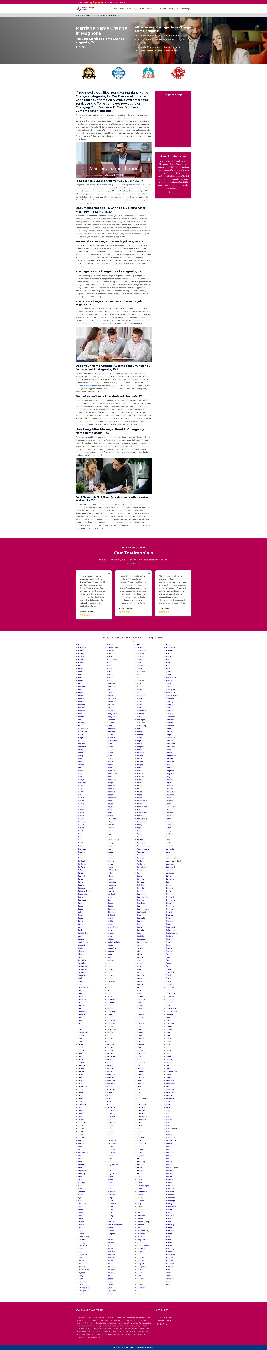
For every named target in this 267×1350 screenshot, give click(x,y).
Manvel (139, 668)
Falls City (81, 1243)
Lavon (109, 1167)
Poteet (139, 1131)
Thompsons (170, 996)
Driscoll (81, 1128)
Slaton (168, 828)
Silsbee (168, 810)
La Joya (110, 1119)
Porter (138, 1122)
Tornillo (169, 1029)
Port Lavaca (141, 1113)
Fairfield (81, 1234)
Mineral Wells (141, 801)
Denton (80, 1083)
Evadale (81, 1225)
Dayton (80, 1056)
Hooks (109, 930)
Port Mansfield (142, 1116)
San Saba (169, 723)
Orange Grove (141, 981)
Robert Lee (140, 1249)
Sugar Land (170, 927)
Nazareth (140, 882)
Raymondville (141, 1192)
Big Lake (81, 858)
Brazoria (81, 939)
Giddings (110, 723)
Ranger (139, 1180)
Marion (139, 677)
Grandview (111, 780)
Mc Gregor (140, 720)
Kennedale (111, 1056)
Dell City (81, 1077)
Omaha (139, 972)
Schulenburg (171, 756)
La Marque (111, 1122)
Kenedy (110, 1050)
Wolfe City (170, 1249)
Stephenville (170, 897)
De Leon (81, 1062)
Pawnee (139, 1029)
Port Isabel (140, 1110)
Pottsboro (140, 1137)
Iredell (109, 987)
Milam (138, 783)
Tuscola (169, 1059)
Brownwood (82, 972)
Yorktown (169, 1279)
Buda (80, 993)
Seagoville (170, 771)
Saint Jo (169, 680)
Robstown (140, 1252)
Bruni (80, 978)
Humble (110, 945)
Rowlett (169, 650)
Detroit (80, 1095)
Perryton (139, 1050)
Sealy (168, 777)
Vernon (168, 1107)
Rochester (140, 1258)
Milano (139, 786)
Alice (80, 674)
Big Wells (81, 867)
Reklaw (139, 1207)
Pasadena (140, 1023)
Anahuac (81, 702)
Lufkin (109, 1288)
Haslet (109, 858)
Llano (109, 1237)
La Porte (110, 1125)
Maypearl (140, 714)
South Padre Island (173, 861)
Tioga (168, 1017)
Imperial (110, 966)
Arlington (81, 738)
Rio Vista (139, 1237)
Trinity (168, 1041)
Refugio (139, 1204)
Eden (80, 1167)
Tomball (169, 1026)
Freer (109, 653)
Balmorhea (82, 783)
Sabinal (169, 668)
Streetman (170, 921)
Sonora (168, 852)
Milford (139, 792)
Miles (138, 789)
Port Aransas (141, 1104)
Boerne (80, 906)
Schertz (169, 753)
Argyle (80, 735)
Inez (108, 972)
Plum (138, 1092)
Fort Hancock (83, 1285)
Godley (110, 735)
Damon (80, 1044)
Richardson (140, 1216)
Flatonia (81, 1261)
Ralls (138, 1177)
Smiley (168, 831)
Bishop (80, 873)
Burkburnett (82, 1011)
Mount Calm (141, 843)
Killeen (109, 1071)
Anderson (81, 705)
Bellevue (81, 837)
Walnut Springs (172, 1128)
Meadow (139, 735)
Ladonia (110, 1137)
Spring (168, 876)
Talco (168, 960)
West (168, 1165)
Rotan (168, 644)
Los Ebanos (111, 1267)
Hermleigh (111, 894)
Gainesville (111, 683)
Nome (138, 933)
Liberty (110, 1201)
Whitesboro (170, 1198)
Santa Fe (169, 741)
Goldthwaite (112, 741)
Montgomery (141, 822)
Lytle (138, 644)
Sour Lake (170, 855)
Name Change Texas (88, 15)
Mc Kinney (140, 723)
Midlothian (140, 777)
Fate (79, 1252)
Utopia (168, 1074)
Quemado (140, 1165)
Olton (138, 969)
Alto (79, 683)
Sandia (168, 729)
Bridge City (82, 951)
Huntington (111, 951)
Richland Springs (143, 1222)
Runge (168, 662)
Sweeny (169, 948)
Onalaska (140, 975)
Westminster (171, 1174)
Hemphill (110, 879)
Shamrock (170, 795)
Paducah (139, 996)
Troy (167, 1047)
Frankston (111, 644)
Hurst (109, 957)
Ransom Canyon (142, 1186)
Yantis (168, 1273)
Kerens (109, 1059)
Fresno (109, 656)
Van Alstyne (170, 1089)
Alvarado (81, 686)
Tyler (168, 1065)
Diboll (80, 1107)
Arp (79, 741)
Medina (139, 738)
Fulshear (110, 677)
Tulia (167, 1053)
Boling (80, 912)
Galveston (111, 692)
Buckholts (81, 990)
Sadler (168, 674)
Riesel (138, 1228)
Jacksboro (111, 999)
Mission (139, 810)
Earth (80, 1150)
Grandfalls (111, 777)
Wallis (168, 1125)
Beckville (81, 825)
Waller (168, 1122)
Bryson (80, 984)
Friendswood (112, 659)
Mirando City (141, 807)
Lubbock (110, 1282)
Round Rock (170, 647)
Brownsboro (82, 966)
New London (141, 906)
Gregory (110, 795)
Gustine (110, 816)
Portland (139, 1125)
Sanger (168, 735)
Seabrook (169, 765)
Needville (140, 888)
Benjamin (81, 852)
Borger (80, 921)
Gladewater (111, 729)
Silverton (169, 813)
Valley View (170, 1083)
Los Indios (111, 1273)
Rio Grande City (142, 1231)
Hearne (110, 867)
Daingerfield (82, 1032)
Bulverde (81, 1005)
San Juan (169, 714)
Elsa (79, 1207)
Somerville (170, 849)
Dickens (81, 1110)
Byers (80, 1026)
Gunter (109, 813)
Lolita (109, 1246)
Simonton (169, 816)
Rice (138, 1213)
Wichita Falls (171, 1207)
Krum (109, 1101)
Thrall (168, 1005)
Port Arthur (140, 1107)
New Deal (140, 900)
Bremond (81, 945)
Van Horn (169, 1092)
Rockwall (140, 1270)
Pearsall (139, 1035)
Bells (79, 840)
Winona (169, 1243)
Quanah (139, 1158)
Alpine (80, 680)
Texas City (170, 987)
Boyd (80, 930)
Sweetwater (170, 951)
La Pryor (110, 1128)
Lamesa (110, 1146)
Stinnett (169, 903)
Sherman (169, 801)
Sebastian (170, 780)
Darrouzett (82, 1050)
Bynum (80, 1029)
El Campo (81, 1182)
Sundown (169, 936)
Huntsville (111, 954)
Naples (139, 870)
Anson (80, 720)
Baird (80, 777)
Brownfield (82, 963)
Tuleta (168, 1050)
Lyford (109, 1294)
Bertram (81, 855)
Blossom (81, 897)
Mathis (139, 705)
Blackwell (81, 876)
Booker (80, 918)
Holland (110, 918)
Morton (139, 837)
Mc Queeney (141, 726)
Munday (139, 861)
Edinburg (81, 1174)
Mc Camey (140, 717)
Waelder (169, 1119)
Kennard (110, 1053)
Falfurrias (81, 1240)
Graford (110, 762)
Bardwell (81, 792)
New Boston (141, 894)
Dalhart (81, 1038)
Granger (110, 783)
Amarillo (81, 695)
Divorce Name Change (165, 1317)
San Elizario (170, 705)
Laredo (110, 1155)
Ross (138, 1291)
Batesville (81, 807)
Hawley (110, 864)
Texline (168, 990)
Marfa (138, 674)
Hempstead (111, 882)
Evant (80, 1228)
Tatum (168, 963)
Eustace (81, 1222)
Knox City (111, 1089)
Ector (80, 1162)
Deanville (81, 1065)
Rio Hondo (140, 1234)
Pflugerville (140, 1062)
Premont (139, 1146)
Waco (168, 1116)
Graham (110, 765)
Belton (80, 846)
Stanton (169, 891)
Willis (168, 1213)
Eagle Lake (82, 1140)
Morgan (139, 834)
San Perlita (170, 720)
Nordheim (140, 936)
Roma (138, 1276)
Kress (109, 1098)
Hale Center (111, 819)
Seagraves (170, 774)
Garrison (110, 705)
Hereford (110, 891)
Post (138, 1128)
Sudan (168, 924)
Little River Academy (115, 1225)
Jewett (110, 1014)
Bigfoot (81, 870)
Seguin (168, 783)
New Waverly (141, 912)
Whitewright (170, 1201)
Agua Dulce (82, 659)
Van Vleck (170, 1095)
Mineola (139, 798)
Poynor (139, 1140)
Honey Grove (112, 927)
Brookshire (82, 960)
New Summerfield (143, 909)
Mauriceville (141, 711)
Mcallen (139, 729)
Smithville (169, 834)
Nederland (140, 885)
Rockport (140, 1264)
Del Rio (80, 1074)
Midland (139, 774)
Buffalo (80, 996)
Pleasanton (140, 1089)
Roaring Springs (142, 1246)
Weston (169, 1177)
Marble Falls (141, 671)
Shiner (168, 804)
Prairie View (141, 1143)
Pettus (138, 1059)
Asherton (81, 744)
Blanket (81, 882)
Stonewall (170, 909)
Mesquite (140, 765)
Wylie (168, 1270)
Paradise (139, 1017)
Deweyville (82, 1104)
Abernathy (82, 647)
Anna (80, 714)
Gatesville (111, 711)
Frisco (109, 665)
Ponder (139, 1101)
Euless (80, 1219)
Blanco (80, 879)
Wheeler (169, 1182)
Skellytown (170, 822)
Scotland (169, 759)
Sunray (168, 942)
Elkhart (80, 1201)
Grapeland (111, 786)
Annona (81, 717)
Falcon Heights (83, 1237)
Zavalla (168, 1285)
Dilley (80, 1116)
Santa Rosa (170, 747)
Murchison (140, 864)
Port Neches (141, 1119)
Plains (138, 1080)
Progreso (140, 1155)
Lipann (109, 1219)
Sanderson (170, 726)
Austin (80, 759)
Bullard (80, 1002)
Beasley (81, 819)
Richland (139, 1219)
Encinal (80, 1213)
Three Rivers (171, 1008)
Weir (167, 1150)
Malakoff (139, 656)
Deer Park (82, 1071)
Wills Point (170, 1216)
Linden (109, 1213)
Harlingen (111, 843)
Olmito (139, 963)
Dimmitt (81, 1119)
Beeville (81, 831)
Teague (169, 969)
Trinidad (169, 1038)
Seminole (169, 786)
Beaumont (82, 822)
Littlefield (111, 1228)
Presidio (139, 1150)
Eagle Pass (82, 1143)
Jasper (109, 1005)
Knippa (110, 1086)
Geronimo (111, 720)
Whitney (169, 1204)
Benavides (82, 849)
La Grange (111, 1116)
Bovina (80, 924)
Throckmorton (171, 1011)
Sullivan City (171, 930)
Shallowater (170, 792)
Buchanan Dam (83, 987)
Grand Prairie (112, 771)
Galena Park (112, 686)
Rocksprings (141, 1267)
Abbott (80, 644)
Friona (109, 662)
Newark (139, 915)
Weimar (169, 1146)
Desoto (80, 1092)
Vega (168, 1101)
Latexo (110, 1162)
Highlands (111, 909)
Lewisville (111, 1195)
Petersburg (140, 1053)
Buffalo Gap (82, 999)
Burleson (81, 1017)
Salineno (169, 686)
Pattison (139, 1026)
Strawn (168, 918)
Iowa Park (111, 981)
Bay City (81, 810)
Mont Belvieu (141, 819)
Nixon (138, 924)
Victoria (169, 1110)
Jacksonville (112, 1002)
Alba (79, 665)
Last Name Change (183, 9)
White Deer (170, 1186)
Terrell (168, 981)
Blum (80, 903)
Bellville (81, 843)
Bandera (81, 786)
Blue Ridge (82, 900)
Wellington (170, 1152)
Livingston (111, 1234)
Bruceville (81, 975)
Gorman (110, 759)
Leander (110, 1180)
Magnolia (140, 653)
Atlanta (80, 753)
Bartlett (81, 801)
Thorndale (170, 999)
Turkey (168, 1056)
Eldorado (81, 1192)
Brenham (81, 948)
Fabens (80, 1231)
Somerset (169, 846)
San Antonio (170, 692)
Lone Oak (111, 1252)
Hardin (109, 837)
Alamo (80, 662)
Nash (138, 873)
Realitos (139, 1195)
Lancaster (111, 1152)
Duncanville (82, 1137)
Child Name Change (166, 9)
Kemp (109, 1041)
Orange (139, 978)
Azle (79, 768)
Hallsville (110, 825)
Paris (138, 1020)
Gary (109, 707)
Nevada (139, 891)
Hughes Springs (113, 942)
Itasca (109, 996)
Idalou (109, 963)
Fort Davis (82, 1282)
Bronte (80, 957)
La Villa (110, 1134)
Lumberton (111, 1291)
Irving (109, 990)
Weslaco (169, 1162)
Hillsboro (110, 912)
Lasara (109, 1158)
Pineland (139, 1074)
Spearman (170, 870)
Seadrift (169, 768)
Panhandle (140, 1014)
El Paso (81, 1189)
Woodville (170, 1261)
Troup (168, 1044)
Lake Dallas (111, 1140)
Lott (108, 1276)
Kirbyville (110, 1083)
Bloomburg (82, 888)
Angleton (81, 711)
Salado (168, 683)
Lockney (110, 1243)
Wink (168, 1237)
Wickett (169, 1210)
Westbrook (170, 1170)
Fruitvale (110, 674)
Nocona (139, 927)
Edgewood (82, 1170)
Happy (109, 834)
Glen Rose (111, 732)
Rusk (168, 665)
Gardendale (111, 698)
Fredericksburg (113, 647)
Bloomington (83, 894)
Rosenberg (140, 1288)
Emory (80, 1210)
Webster (169, 1143)
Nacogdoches (141, 867)
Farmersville (82, 1246)
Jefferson (111, 1011)
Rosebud (139, 1285)
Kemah (109, 1038)
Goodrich (110, 750)
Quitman (139, 1174)
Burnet (80, 1020)
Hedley (110, 873)
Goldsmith (111, 738)
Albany (80, 668)
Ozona (139, 993)
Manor (138, 662)
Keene (109, 1035)
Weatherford (171, 1140)
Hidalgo (110, 903)
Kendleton (111, 1047)
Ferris (80, 1258)
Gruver (109, 810)
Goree (109, 756)
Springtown (170, 879)
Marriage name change (128, 9)
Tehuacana (170, 972)
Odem (138, 951)
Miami (138, 771)
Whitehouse (170, 1195)
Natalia (139, 876)
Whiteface (170, 1192)
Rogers (139, 1273)
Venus (168, 1104)
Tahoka (169, 957)
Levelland (111, 1192)
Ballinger (81, 780)
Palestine (140, 1005)
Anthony (81, 723)
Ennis (80, 1216)
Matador (139, 702)
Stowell (169, 912)
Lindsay (110, 1216)
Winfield (169, 1234)
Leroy (109, 1189)
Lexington (111, 1198)
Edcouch (81, 1165)
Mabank (139, 647)
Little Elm (111, 1222)
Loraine (110, 1261)
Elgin (80, 1198)
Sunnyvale (170, 939)
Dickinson (81, 1113)
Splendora (170, 873)
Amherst (81, 698)
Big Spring (82, 864)
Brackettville (83, 933)
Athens (80, 750)
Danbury (81, 1047)
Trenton (169, 1035)
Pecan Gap (140, 1038)
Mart (138, 692)
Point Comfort (142, 1098)
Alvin (80, 690)
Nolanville (140, 930)
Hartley (110, 852)
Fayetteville (82, 1255)
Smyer (168, 837)
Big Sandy (82, 861)
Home (115, 9)
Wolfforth (169, 1252)
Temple (169, 975)
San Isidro (170, 711)
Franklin (81, 1294)
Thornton (169, 1002)
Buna (80, 1008)
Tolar (168, 1020)
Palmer (139, 1008)
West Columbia (172, 1167)
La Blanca (111, 1107)
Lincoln (110, 1207)
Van (167, 1086)
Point (138, 1095)
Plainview (140, 1083)
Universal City (171, 1071)
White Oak (170, 1189)
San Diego (170, 702)
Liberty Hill (111, 1204)
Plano (138, 1086)
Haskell (110, 855)
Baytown (81, 816)
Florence (81, 1264)
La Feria (110, 1113)
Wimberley (170, 1225)
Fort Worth (82, 1291)
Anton (80, 726)
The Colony (170, 993)
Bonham (81, 915)
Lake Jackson (112, 1143)
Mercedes (140, 753)
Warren (168, 1131)
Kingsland (111, 1077)
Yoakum (169, 1276)
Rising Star (140, 1240)
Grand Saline (112, 774)
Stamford (169, 888)
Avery (80, 762)
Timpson (169, 1014)
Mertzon (139, 762)
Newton (139, 921)
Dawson (81, 1053)
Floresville (82, 1267)
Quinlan (139, 1167)
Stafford (169, 885)
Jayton (110, 1008)
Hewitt (109, 897)
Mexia (138, 768)
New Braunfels (142, 897)
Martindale (140, 695)
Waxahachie (170, 1137)
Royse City (170, 656)
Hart (109, 849)
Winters (169, 1246)
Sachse (168, 671)
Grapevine (111, 789)
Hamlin (110, 831)
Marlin (138, 683)
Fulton (109, 680)
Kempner (110, 1044)
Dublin (80, 1131)
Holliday (110, 921)
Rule (167, 659)
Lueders (110, 1285)
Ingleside (110, 975)
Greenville (111, 792)
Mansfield (140, 665)
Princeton (140, 1152)
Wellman (169, 1155)
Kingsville (111, 1080)
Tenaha (168, 978)
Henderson (111, 885)
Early (80, 1146)
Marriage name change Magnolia (108, 15)
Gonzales (110, 747)
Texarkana (170, 984)
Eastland (81, 1155)
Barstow (81, 798)
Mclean (139, 732)
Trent (168, 1032)
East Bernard (83, 1152)
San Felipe (170, 707)
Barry (80, 795)
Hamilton (110, 828)
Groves (110, 804)
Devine (80, 1101)
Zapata (168, 1282)
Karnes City (111, 1029)
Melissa (139, 744)
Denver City (82, 1086)
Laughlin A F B (112, 1165)
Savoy (168, 750)
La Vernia (110, 1131)
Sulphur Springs (172, 933)
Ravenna (139, 1189)
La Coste (110, 1110)
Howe (109, 936)
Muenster (140, 855)
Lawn (109, 1170)
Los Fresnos (112, 1270)
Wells (168, 1158)
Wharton (169, 1180)
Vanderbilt (170, 1098)
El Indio (81, 1186)
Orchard (139, 984)
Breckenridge (83, 942)
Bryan (80, 981)
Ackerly (81, 653)
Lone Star (111, 1255)
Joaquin (110, 1017)
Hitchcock (111, 915)
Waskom (169, 1134)
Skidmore (169, 825)
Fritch (109, 668)
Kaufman (110, 1032)
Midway (139, 780)
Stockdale (170, 906)
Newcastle (140, 918)
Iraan (109, 984)
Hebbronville (112, 870)
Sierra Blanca (171, 807)
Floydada (81, 1273)
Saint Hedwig (171, 677)
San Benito (170, 698)
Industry (110, 969)
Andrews (81, 707)
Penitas (139, 1047)
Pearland (139, 1032)
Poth (138, 1134)
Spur (167, 882)
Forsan (80, 1279)
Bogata (80, 909)
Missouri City (141, 813)
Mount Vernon (141, 852)
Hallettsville (111, 822)
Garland (110, 702)
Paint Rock (140, 999)
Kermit (109, 1062)
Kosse (109, 1092)
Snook (168, 840)
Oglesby (139, 957)
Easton (80, 1158)
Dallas (80, 1041)
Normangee (141, 939)
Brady (80, 936)
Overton (139, 990)
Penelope (140, 1044)
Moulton (139, 840)
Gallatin (110, 690)
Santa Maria (170, 744)
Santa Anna (170, 738)
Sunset (168, 945)
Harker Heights (113, 840)
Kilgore (110, 1068)
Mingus (139, 804)
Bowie (80, 927)
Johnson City (112, 1020)
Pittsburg (140, 1077)
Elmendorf (82, 1204)
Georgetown (112, 717)
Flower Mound (83, 1270)
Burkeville (81, 1014)
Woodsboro (170, 1255)
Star (167, 894)
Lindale (110, 1210)
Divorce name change (148, 9)
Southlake (170, 864)
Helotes (110, 876)
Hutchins (110, 960)
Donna (80, 1125)
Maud (138, 707)
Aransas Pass (83, 729)
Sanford (169, 732)
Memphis (140, 747)
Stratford (169, 915)
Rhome (139, 1210)
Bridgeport (82, 954)
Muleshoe (140, 858)
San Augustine (171, 695)
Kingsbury (111, 1074)
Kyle (108, 1104)
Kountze (110, 1095)
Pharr (138, 1065)
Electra (80, 1195)
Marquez (139, 686)
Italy (108, 993)
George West (112, 714)
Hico (109, 900)
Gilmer (109, 726)
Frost (109, 671)
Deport (80, 1089)
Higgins (110, 906)
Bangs (80, 789)
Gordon (110, 753)
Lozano (110, 1279)
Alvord (80, 692)
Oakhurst (140, 945)
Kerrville (110, 1065)
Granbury (110, 768)
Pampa (139, 1011)
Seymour (169, 789)
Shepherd (169, 798)
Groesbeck (111, 798)
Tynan (168, 1068)
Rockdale (140, 1261)
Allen (80, 677)
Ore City (139, 987)
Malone (139, 659)
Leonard (110, 1186)
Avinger (81, 765)
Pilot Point (140, 1068)
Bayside (81, 813)
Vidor (168, 1113)
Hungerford (111, 948)
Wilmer (168, 1219)
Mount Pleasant (142, 849)
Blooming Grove (84, 891)
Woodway (170, 1264)
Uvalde (168, 1077)
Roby (138, 1255)
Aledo (80, 671)
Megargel (140, 741)
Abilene (81, 650)
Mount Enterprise (143, 846)
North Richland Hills (144, 942)
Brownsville (82, 969)
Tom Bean (170, 1023)
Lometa (110, 1249)
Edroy (80, 1180)
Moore (139, 828)
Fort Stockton (83, 1288)
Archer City (82, 732)
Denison (81, 1080)
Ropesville (140, 1279)
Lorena (110, 1264)
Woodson (169, 1258)
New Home (140, 903)
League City (112, 1174)
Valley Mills (170, 1080)
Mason (139, 698)
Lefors (109, 1182)
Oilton (138, 960)
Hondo (109, 924)
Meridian (139, 756)
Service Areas (162, 1324)
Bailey (80, 774)
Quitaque (140, 1170)
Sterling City (171, 900)
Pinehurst (140, 1071)
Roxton (168, 653)
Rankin (139, 1182)
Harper (110, 846)
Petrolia (139, 1056)
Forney (80, 1276)
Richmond (140, 1225)
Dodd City (82, 1122)
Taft (167, 954)
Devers (80, 1098)
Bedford (81, 828)
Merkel (139, 759)
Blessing (81, 885)
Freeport (110, 650)
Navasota (140, 879)
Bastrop (81, 804)
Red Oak (139, 1198)
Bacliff (80, 771)
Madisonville (141, 650)
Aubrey (80, 756)
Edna (80, 1177)
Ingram (110, 978)
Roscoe (139, 1282)
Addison (81, 656)
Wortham (169, 1267)
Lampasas (111, 1150)
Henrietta (110, 888)
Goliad (109, 744)
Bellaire (80, 834)
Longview (111, 1258)
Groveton (111, 807)
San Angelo (170, 690)
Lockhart (110, 1240)
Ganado (110, 695)
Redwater (140, 1201)
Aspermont (82, 747)
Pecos (138, 1041)
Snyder (168, 843)
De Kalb (81, 1059)
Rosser (139, 1294)
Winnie (168, 1240)
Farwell (80, 1249)
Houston (110, 933)
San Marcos (170, 717)
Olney (138, 966)
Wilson (168, 1222)
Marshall (139, 690)
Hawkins (110, 861)
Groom (110, 801)
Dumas (80, 1134)
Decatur (81, 1068)
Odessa (139, 954)
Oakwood (140, 948)
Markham (140, 680)
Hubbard (110, 939)
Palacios (139, 1002)
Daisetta (81, 1035)
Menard (139, 750)
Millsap (139, 795)
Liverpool (111, 1231)
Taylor (168, 966)
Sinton (168, 819)
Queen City (140, 1162)
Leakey (110, 1177)
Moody (139, 825)
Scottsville (170, 762)
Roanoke (139, 1243)
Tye (167, 1062)
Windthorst (170, 1231)
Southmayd (170, 867)
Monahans (140, 816)
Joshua (110, 1026)
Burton (80, 1023)
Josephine (111, 1023)
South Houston (172, 858)
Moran (138, 831)
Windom (169, 1228)
